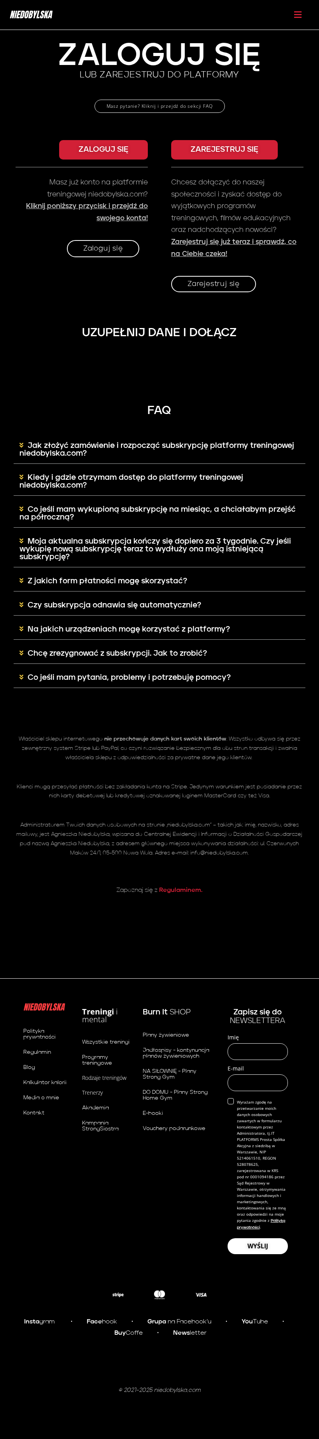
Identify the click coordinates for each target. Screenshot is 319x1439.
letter (190, 1333)
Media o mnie (41, 1097)
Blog (29, 1067)
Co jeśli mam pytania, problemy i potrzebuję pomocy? (129, 678)
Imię (233, 1037)
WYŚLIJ (257, 1246)
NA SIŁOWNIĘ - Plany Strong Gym (169, 1074)
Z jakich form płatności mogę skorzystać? (107, 581)
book (102, 1322)
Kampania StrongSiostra (100, 1126)
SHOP (167, 1012)
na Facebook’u (179, 1322)
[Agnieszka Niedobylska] (31, 15)
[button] (103, 150)
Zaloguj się (103, 248)
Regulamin (37, 1052)
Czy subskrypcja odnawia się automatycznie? (114, 605)
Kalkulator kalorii (45, 1082)
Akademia (95, 1108)
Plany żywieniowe (166, 1035)
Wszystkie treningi (106, 1042)
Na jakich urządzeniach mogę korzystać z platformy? (129, 630)
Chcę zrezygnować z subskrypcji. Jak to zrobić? (117, 654)
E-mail (236, 1068)
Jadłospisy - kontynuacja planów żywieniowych (176, 1053)
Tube (254, 1322)
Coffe (128, 1333)
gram (39, 1322)
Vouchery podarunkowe (174, 1128)
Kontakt (33, 1113)
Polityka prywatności (39, 1034)
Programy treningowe (97, 1060)
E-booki (153, 1113)
